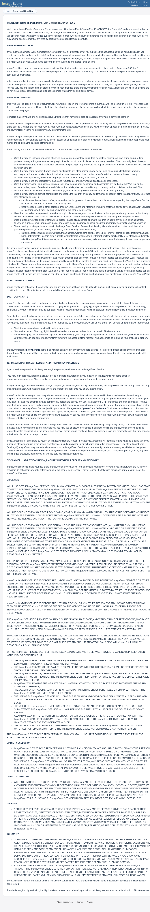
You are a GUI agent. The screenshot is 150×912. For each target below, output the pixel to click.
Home (7, 11)
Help (145, 2)
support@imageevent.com (20, 379)
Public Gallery (134, 2)
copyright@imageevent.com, (95, 306)
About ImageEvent (65, 902)
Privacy (90, 902)
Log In (144, 5)
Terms (80, 902)
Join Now (134, 5)
